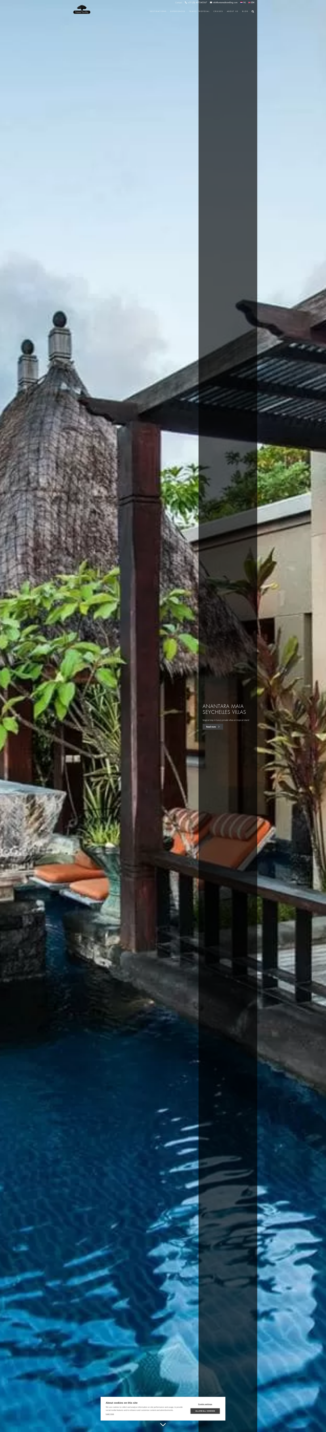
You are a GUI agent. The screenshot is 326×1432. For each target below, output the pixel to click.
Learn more (110, 1414)
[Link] (81, 9)
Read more (211, 726)
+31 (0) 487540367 (197, 2)
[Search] (252, 11)
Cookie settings (205, 1404)
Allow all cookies (205, 1411)
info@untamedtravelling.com (225, 2)
